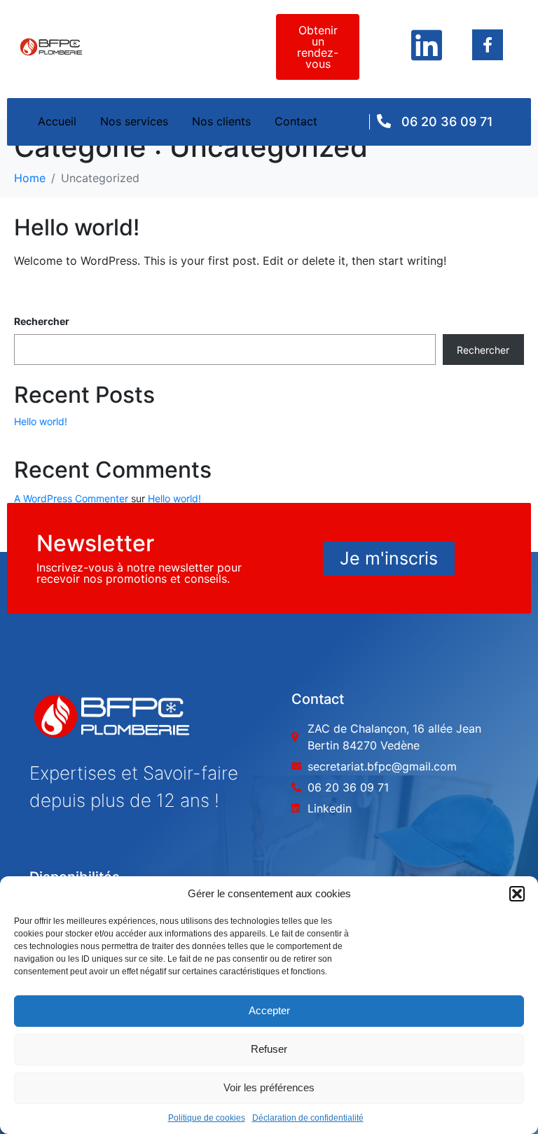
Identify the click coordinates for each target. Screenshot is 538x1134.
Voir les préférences (269, 1087)
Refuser (269, 1049)
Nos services (134, 121)
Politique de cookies (206, 1118)
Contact (296, 121)
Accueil (57, 121)
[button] (517, 894)
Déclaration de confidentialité (308, 1118)
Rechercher (41, 321)
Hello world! (76, 227)
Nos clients (221, 121)
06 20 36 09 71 (447, 121)
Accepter (269, 1010)
